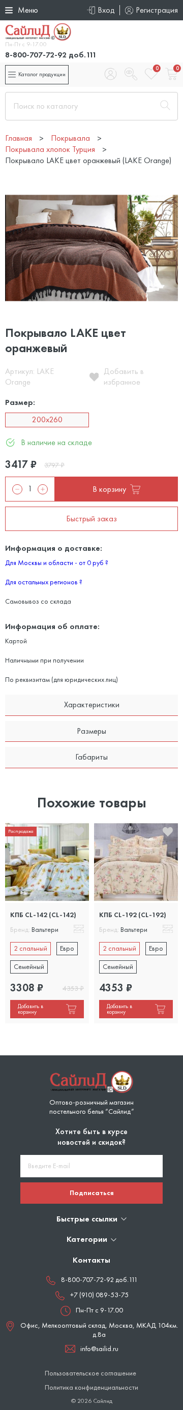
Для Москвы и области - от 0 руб (56, 562)
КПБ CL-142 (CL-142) (43, 914)
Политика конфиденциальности (91, 1387)
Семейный (29, 966)
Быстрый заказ (91, 518)
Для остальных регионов (43, 581)
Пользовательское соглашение (90, 1373)
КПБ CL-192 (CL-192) (132, 914)
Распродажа (21, 831)
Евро (67, 948)
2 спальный (30, 948)
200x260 (47, 419)
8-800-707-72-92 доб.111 (51, 54)
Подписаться (92, 1192)
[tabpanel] (47, 922)
